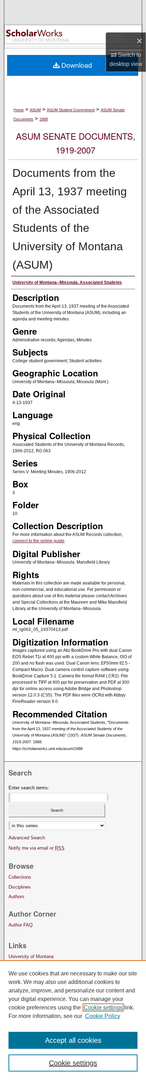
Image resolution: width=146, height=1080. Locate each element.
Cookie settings (103, 1008)
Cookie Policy (102, 1016)
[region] (73, 1020)
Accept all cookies (73, 1040)
